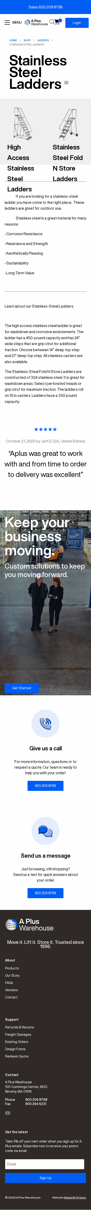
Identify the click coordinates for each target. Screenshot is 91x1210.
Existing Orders (16, 1041)
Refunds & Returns (19, 1027)
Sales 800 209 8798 (45, 7)
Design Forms (15, 1049)
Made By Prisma (75, 1197)
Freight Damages (18, 1034)
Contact (11, 997)
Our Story (12, 975)
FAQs (9, 982)
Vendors (11, 990)
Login (77, 22)
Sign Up (45, 1178)
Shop (27, 40)
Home (13, 40)
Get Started (21, 688)
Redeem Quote (16, 1056)
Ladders (43, 40)
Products (12, 968)
